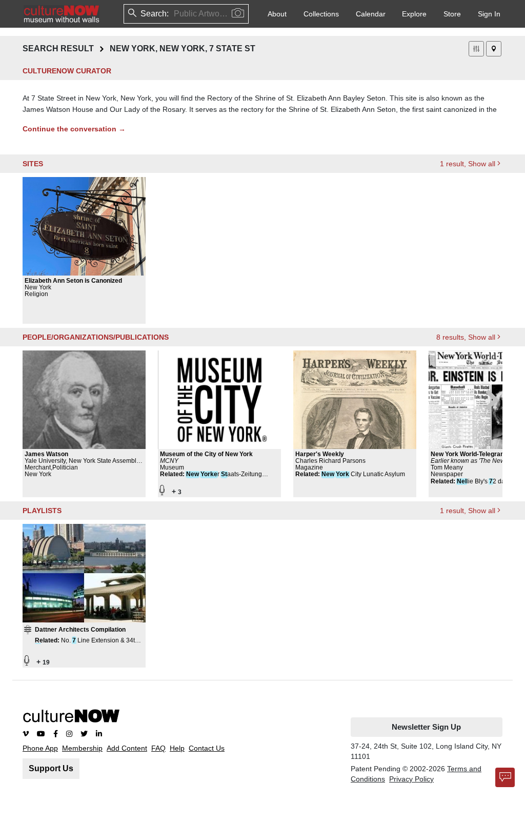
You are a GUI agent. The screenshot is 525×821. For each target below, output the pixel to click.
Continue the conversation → (74, 129)
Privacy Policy (411, 779)
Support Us (51, 768)
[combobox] (175, 14)
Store (452, 14)
